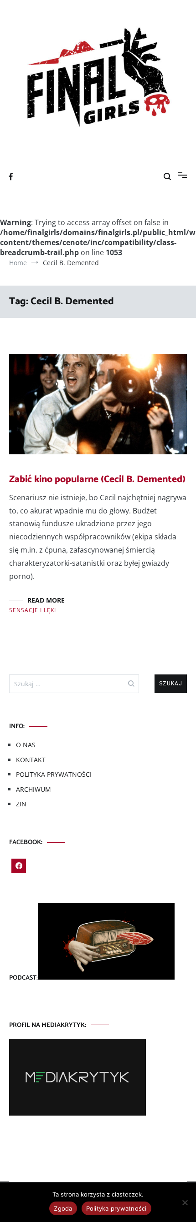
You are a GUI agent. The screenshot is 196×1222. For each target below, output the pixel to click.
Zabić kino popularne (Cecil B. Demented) (97, 479)
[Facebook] (18, 865)
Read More (46, 600)
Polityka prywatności (116, 1208)
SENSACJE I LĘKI (32, 610)
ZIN (21, 804)
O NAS (26, 744)
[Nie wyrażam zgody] (184, 1202)
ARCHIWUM (33, 789)
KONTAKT (31, 759)
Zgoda (63, 1208)
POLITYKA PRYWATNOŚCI (54, 774)
